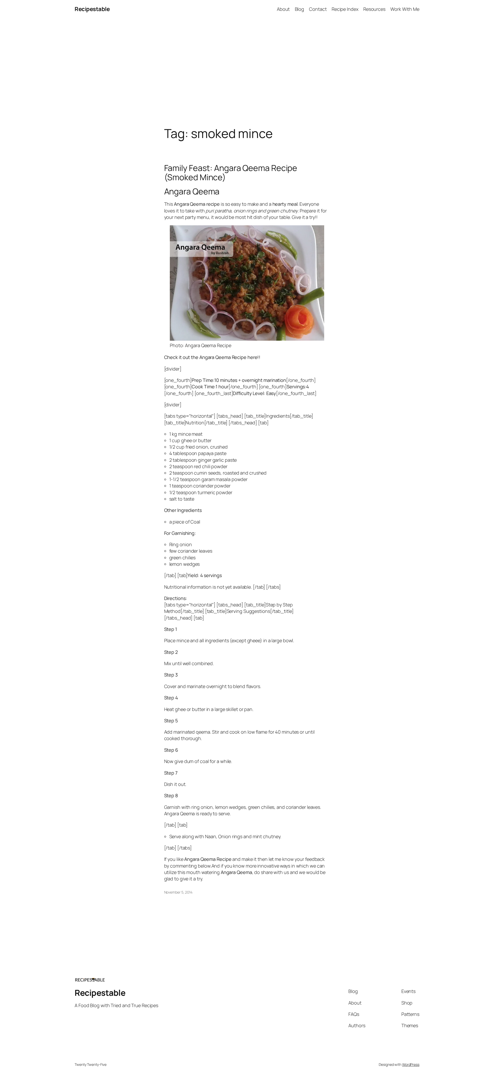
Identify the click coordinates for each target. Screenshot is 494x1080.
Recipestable (92, 9)
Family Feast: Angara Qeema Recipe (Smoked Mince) (230, 172)
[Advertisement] (247, 72)
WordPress (410, 1064)
